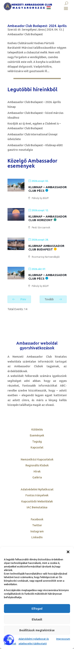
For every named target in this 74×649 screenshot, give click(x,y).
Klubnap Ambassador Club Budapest (46, 247)
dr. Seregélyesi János (31, 29)
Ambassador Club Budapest (25, 34)
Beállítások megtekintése (37, 630)
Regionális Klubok (37, 465)
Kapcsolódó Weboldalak (37, 501)
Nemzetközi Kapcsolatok (37, 459)
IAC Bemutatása (37, 507)
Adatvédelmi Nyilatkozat (37, 489)
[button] (68, 552)
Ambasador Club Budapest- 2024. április (37, 26)
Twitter (37, 525)
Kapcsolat (37, 447)
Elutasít (37, 619)
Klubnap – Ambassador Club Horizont (47, 218)
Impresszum (63, 639)
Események (37, 435)
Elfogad (37, 608)
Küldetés (37, 429)
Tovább (49, 299)
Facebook (37, 519)
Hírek (37, 471)
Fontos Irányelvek (37, 495)
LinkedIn (37, 537)
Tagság (37, 441)
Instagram (37, 531)
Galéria (37, 477)
